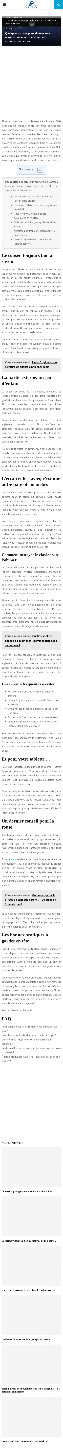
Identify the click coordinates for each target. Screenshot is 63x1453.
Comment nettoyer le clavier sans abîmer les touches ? (27, 1042)
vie (12, 859)
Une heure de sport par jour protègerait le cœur (26, 1339)
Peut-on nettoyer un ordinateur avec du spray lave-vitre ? (30, 1029)
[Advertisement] (31, 84)
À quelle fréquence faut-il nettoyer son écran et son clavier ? (31, 1059)
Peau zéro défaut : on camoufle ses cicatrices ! (25, 1441)
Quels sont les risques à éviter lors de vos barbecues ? (28, 1290)
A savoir (9, 29)
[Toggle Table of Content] (39, 170)
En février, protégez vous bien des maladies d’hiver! (28, 1191)
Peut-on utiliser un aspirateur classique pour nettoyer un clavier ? (31, 1050)
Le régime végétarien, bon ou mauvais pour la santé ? (29, 1241)
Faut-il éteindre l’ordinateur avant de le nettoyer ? (29, 1035)
